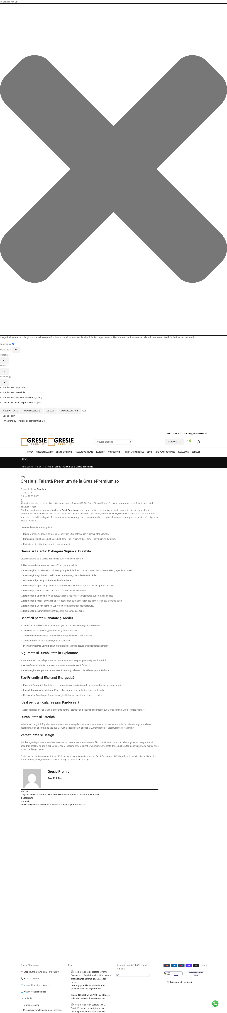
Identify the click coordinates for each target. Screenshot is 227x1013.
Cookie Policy (9, 416)
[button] (113, 169)
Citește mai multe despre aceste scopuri (22, 402)
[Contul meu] (199, 442)
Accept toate (10, 411)
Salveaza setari (69, 411)
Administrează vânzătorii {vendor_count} (22, 397)
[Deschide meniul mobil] (205, 442)
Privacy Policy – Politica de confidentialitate (24, 421)
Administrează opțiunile (14, 387)
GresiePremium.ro (70, 510)
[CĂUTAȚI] (129, 441)
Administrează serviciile (14, 392)
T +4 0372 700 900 (173, 433)
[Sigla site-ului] (34, 441)
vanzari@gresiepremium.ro (195, 433)
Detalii (50, 411)
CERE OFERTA (174, 442)
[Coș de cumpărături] (194, 442)
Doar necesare (32, 411)
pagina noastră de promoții (76, 759)
